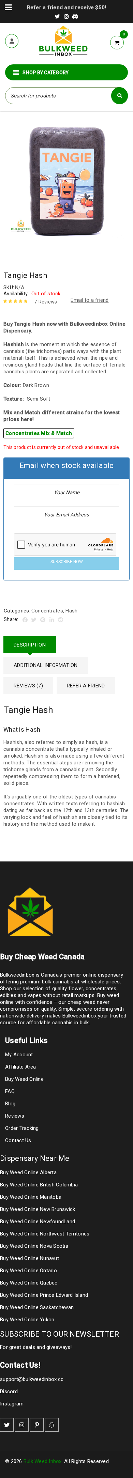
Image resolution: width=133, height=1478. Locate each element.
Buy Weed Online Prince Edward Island (44, 1295)
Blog (10, 1104)
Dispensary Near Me (35, 1158)
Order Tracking (22, 1128)
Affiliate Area (20, 1067)
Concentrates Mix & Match (38, 433)
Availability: (16, 294)
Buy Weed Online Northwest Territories (44, 1234)
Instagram (12, 1404)
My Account (19, 1055)
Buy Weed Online (24, 1079)
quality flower (67, 988)
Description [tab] (30, 645)
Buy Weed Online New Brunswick (37, 1209)
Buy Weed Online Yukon (27, 1320)
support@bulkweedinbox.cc (31, 1379)
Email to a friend (89, 300)
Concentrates (47, 611)
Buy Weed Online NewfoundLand (37, 1221)
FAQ (10, 1091)
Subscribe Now (66, 561)
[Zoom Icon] (66, 181)
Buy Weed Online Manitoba (30, 1197)
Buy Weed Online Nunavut (29, 1258)
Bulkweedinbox (79, 1016)
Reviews (45, 302)
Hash (71, 611)
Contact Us (18, 1140)
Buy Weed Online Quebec (29, 1283)
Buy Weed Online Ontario (28, 1270)
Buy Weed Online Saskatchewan (37, 1307)
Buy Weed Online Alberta (28, 1172)
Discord (9, 1391)
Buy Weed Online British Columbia (39, 1185)
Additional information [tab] (46, 665)
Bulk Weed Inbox (43, 1461)
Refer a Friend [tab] (86, 686)
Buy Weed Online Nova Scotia (34, 1246)
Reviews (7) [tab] (28, 686)
